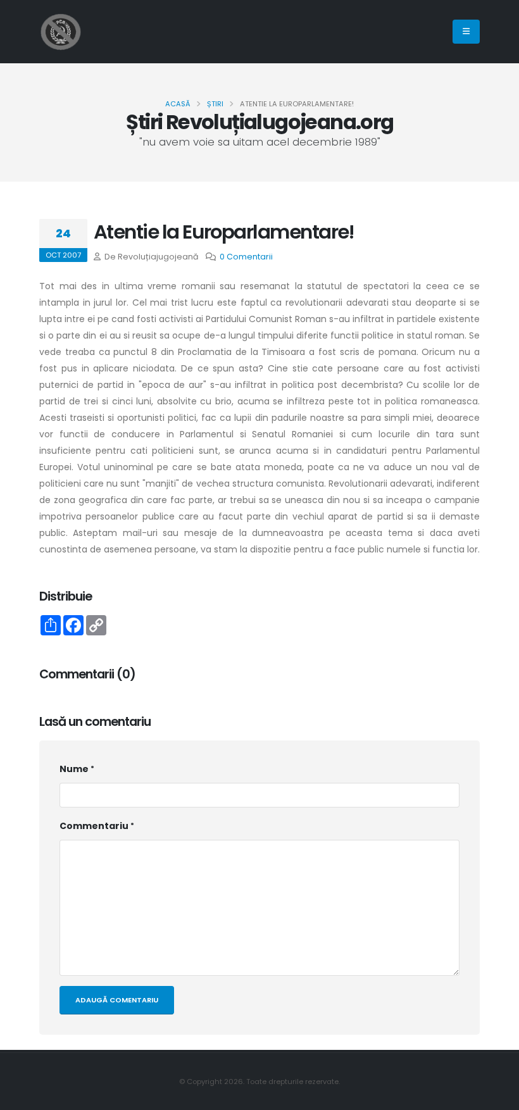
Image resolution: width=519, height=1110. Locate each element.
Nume (74, 769)
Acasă (178, 104)
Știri (215, 104)
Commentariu (93, 826)
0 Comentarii (246, 256)
